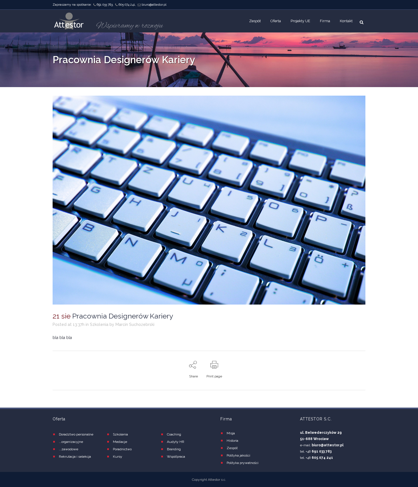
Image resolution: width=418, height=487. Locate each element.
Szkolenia (99, 324)
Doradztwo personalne (76, 434)
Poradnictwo (122, 449)
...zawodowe (68, 449)
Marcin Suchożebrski (134, 324)
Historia (232, 441)
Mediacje (120, 442)
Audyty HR (175, 442)
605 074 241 (127, 5)
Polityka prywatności (242, 463)
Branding (174, 449)
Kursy (117, 457)
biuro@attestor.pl (154, 5)
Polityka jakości (238, 455)
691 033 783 (105, 5)
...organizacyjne (71, 442)
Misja (231, 433)
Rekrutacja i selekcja (75, 457)
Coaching (174, 434)
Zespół (232, 448)
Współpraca (176, 457)
